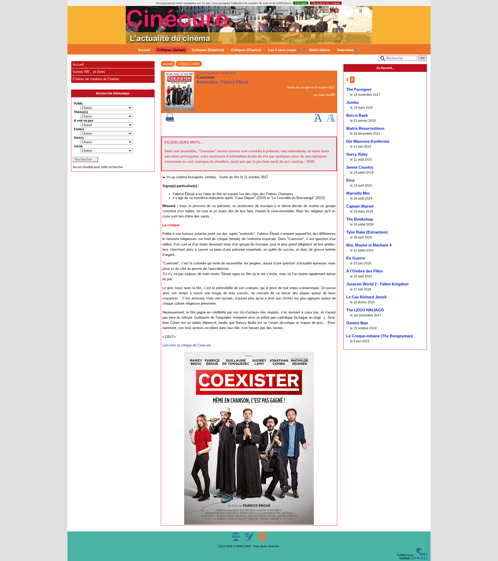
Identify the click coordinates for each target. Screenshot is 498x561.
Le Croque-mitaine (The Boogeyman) (379, 336)
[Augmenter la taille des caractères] (317, 120)
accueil (167, 63)
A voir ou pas (83, 120)
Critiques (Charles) (246, 50)
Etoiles (79, 129)
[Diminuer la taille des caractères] (330, 120)
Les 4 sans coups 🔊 (285, 50)
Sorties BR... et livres (89, 72)
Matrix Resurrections (365, 128)
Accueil (144, 50)
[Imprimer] (170, 120)
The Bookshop (359, 219)
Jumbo (352, 102)
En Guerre (355, 258)
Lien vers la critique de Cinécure (186, 345)
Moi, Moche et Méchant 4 (368, 245)
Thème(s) (81, 112)
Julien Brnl (324, 95)
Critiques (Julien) (171, 50)
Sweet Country (359, 167)
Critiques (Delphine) (208, 50)
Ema (350, 180)
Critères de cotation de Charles (96, 79)
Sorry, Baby (357, 154)
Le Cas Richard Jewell (366, 297)
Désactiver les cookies (326, 3)
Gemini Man (357, 323)
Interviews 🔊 (348, 50)
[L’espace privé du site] (249, 540)
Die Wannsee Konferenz (368, 141)
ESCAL (415, 558)
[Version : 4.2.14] (421, 555)
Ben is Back (357, 115)
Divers (79, 138)
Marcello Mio (358, 193)
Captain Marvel (360, 206)
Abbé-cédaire (319, 50)
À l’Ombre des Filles (364, 271)
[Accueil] (249, 42)
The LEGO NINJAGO (365, 310)
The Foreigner (359, 89)
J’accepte (301, 3)
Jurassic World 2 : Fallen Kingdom (377, 284)
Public (78, 103)
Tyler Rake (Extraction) (367, 232)
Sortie (78, 146)
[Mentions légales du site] (236, 540)
